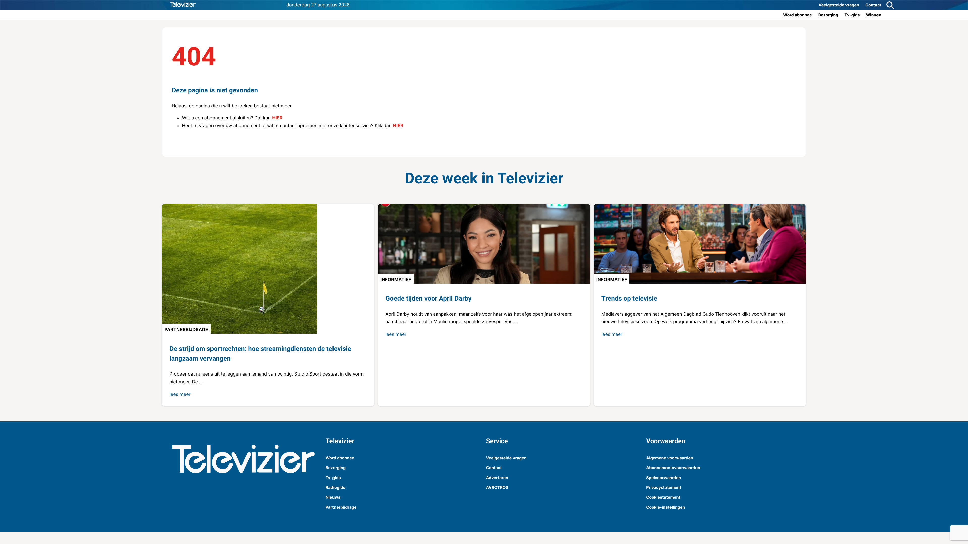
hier (277, 118)
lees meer (179, 394)
